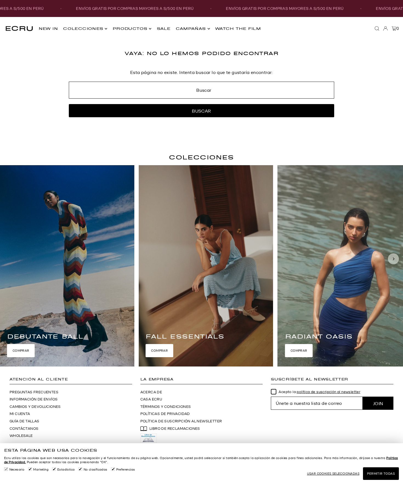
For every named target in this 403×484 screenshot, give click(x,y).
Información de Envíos (34, 399)
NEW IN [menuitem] (48, 29)
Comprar (21, 351)
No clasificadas (95, 469)
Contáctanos (24, 428)
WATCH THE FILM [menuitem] (238, 29)
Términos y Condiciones (165, 406)
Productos (130, 29)
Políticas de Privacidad (165, 413)
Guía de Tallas (24, 421)
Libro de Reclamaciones (174, 428)
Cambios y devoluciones (35, 406)
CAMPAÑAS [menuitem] (191, 29)
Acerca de (151, 392)
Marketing (41, 469)
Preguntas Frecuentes (34, 392)
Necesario (16, 469)
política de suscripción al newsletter (328, 392)
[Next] (393, 258)
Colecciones (83, 29)
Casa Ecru (151, 399)
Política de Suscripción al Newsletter (181, 421)
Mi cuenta (20, 413)
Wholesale (21, 435)
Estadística (66, 469)
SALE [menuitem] (164, 29)
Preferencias (125, 469)
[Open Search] (377, 28)
